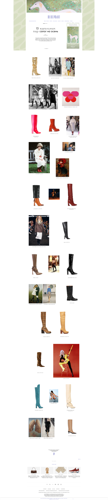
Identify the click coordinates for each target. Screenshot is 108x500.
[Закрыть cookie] (73, 499)
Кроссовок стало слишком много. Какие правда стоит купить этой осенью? (74, 477)
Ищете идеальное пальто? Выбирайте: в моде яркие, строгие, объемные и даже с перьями (47, 477)
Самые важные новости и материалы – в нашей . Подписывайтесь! (54, 450)
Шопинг (46, 23)
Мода (44, 23)
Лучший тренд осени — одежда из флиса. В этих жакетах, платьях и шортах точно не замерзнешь (61, 477)
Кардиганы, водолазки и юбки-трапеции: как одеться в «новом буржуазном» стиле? (33, 477)
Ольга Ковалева (45, 35)
